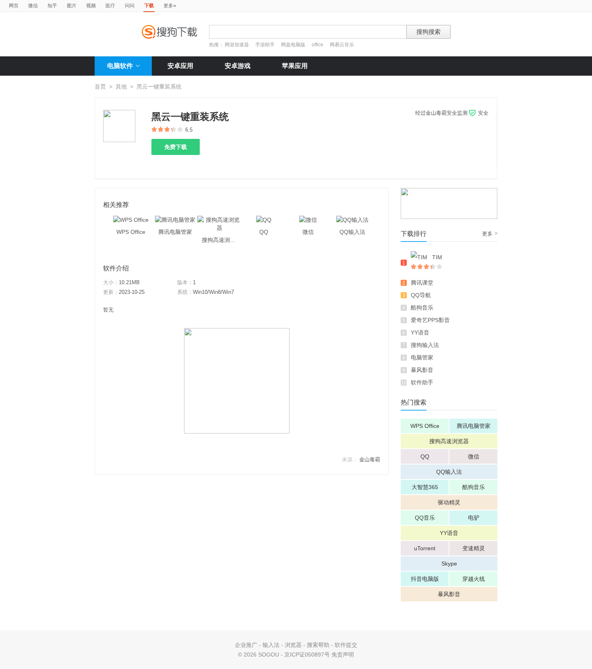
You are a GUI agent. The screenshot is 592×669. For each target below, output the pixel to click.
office (318, 44)
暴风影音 (422, 370)
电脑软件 (120, 65)
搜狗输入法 (425, 345)
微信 (33, 5)
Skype (449, 563)
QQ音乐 (425, 517)
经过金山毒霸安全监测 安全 (452, 113)
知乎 (52, 5)
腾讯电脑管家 (474, 426)
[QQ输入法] (352, 220)
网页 (14, 5)
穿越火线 (473, 579)
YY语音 (420, 332)
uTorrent (424, 548)
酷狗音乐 (422, 307)
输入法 (271, 645)
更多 (170, 5)
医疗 (110, 5)
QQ (424, 456)
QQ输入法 (449, 472)
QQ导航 (421, 295)
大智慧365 (425, 487)
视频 (91, 5)
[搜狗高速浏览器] (219, 220)
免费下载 (175, 147)
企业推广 (246, 645)
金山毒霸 (369, 459)
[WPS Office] (131, 220)
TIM (437, 257)
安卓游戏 (237, 65)
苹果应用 (295, 65)
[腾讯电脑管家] (175, 220)
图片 (72, 5)
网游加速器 (237, 44)
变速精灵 (473, 548)
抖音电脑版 (425, 579)
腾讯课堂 (422, 282)
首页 (100, 86)
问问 (130, 5)
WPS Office (424, 426)
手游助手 (265, 44)
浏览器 (293, 645)
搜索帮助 (318, 645)
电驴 (473, 517)
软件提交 (346, 645)
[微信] (308, 220)
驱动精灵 (449, 502)
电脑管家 (422, 357)
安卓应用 (180, 65)
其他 (121, 86)
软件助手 (422, 382)
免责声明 (342, 654)
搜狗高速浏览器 (449, 441)
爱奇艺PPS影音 (430, 320)
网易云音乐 (342, 44)
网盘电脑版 (293, 44)
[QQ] (263, 220)
